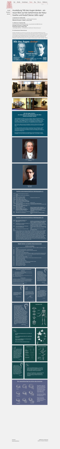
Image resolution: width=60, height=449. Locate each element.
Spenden (8, 14)
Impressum (14, 439)
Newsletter (8, 12)
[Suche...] (47, 4)
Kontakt (8, 10)
